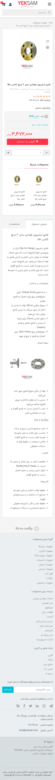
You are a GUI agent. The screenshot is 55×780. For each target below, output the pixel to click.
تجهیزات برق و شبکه (43, 555)
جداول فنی (48, 664)
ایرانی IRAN (34, 116)
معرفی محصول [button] (39, 224)
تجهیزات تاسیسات (45, 560)
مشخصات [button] (14, 224)
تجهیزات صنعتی (46, 564)
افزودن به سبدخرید (26, 141)
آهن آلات (48, 573)
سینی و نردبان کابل (44, 621)
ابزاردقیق (49, 607)
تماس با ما (48, 669)
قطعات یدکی (47, 612)
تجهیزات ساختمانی (45, 583)
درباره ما (49, 673)
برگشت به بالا (24, 529)
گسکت (50, 616)
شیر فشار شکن (46, 626)
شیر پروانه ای (47, 635)
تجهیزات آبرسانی (45, 569)
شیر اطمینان (47, 603)
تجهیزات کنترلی (46, 551)
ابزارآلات (49, 578)
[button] (5, 4)
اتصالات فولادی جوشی (43, 598)
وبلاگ (50, 659)
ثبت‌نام (8, 689)
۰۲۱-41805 (33, 725)
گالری (50, 655)
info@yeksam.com (28, 730)
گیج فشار (49, 630)
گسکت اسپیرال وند (45, 639)
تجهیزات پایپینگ (45, 546)
